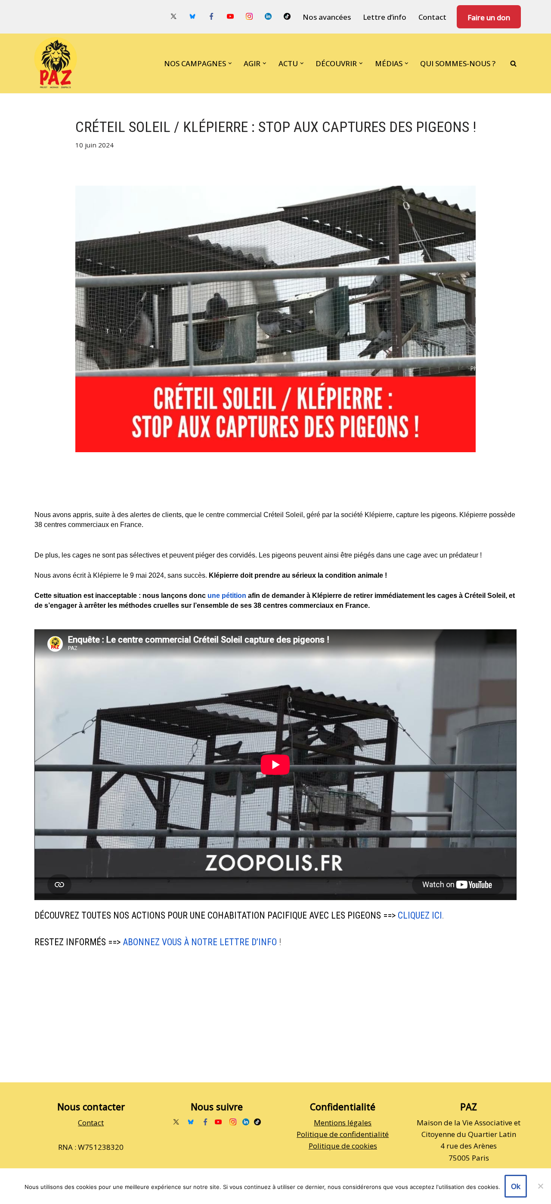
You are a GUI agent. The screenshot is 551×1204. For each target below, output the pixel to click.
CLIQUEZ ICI (420, 915)
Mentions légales (342, 1122)
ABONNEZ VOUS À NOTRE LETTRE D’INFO (200, 942)
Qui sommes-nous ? (457, 63)
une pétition (226, 595)
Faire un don (488, 17)
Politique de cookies (343, 1146)
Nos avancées (327, 17)
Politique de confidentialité (343, 1134)
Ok (515, 1186)
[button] (230, 63)
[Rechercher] (513, 63)
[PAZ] (57, 63)
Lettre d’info (384, 17)
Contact (432, 17)
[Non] (540, 1186)
